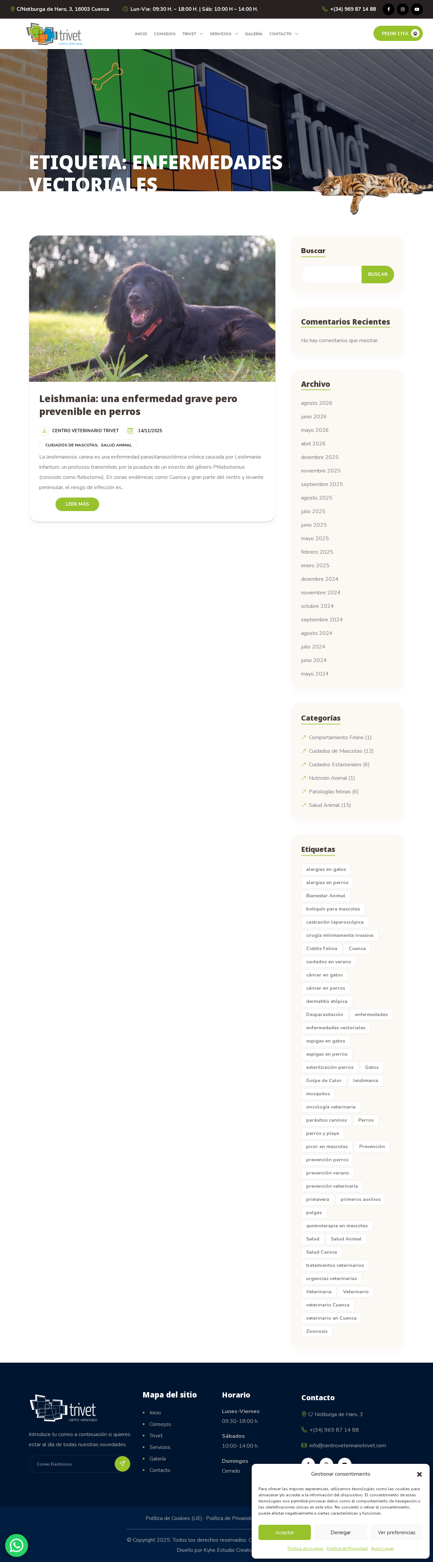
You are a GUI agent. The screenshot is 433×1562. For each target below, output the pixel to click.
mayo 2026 (315, 430)
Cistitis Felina (321, 948)
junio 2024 (314, 660)
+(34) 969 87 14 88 (353, 9)
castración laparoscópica (335, 922)
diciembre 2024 (320, 579)
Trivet (189, 34)
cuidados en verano (328, 962)
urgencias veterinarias (331, 1278)
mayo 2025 (315, 538)
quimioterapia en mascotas (337, 1226)
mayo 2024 (315, 674)
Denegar (341, 1532)
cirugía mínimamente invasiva (339, 935)
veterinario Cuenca (327, 1305)
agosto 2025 (317, 498)
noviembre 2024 (321, 592)
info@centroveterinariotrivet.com (348, 1445)
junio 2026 (314, 416)
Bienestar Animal (325, 896)
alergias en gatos (326, 869)
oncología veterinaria (331, 1107)
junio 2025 (314, 525)
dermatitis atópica (326, 1001)
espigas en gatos (325, 1041)
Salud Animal (116, 445)
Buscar (313, 250)
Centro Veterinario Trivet (85, 431)
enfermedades (371, 1014)
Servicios (220, 34)
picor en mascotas (327, 1146)
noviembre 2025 (321, 471)
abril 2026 (313, 443)
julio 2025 (313, 511)
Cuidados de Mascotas (71, 445)
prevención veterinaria (332, 1186)
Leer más (77, 504)
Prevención (372, 1146)
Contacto (280, 34)
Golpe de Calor (324, 1080)
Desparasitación (324, 1014)
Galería (254, 34)
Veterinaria (319, 1292)
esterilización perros (330, 1067)
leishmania (365, 1080)
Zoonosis (316, 1331)
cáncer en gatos (324, 975)
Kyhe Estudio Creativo (230, 1550)
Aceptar (284, 1532)
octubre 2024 (317, 606)
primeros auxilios (361, 1199)
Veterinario (356, 1292)
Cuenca (357, 948)
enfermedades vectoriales (335, 1028)
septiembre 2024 (322, 619)
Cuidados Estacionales (335, 764)
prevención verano (327, 1173)
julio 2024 (313, 647)
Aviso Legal (382, 1548)
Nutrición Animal (328, 778)
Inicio (141, 34)
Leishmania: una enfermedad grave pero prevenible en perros (138, 405)
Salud (312, 1239)
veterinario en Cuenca (331, 1318)
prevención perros (327, 1160)
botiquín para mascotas (333, 909)
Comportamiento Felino (336, 737)
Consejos (165, 34)
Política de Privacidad (347, 1548)
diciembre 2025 (320, 457)
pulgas (314, 1212)
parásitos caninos (326, 1120)
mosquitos (318, 1094)
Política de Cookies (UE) (173, 1518)
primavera (317, 1199)
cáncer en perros (325, 988)
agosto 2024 (317, 633)
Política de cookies (305, 1548)
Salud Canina (321, 1252)
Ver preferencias (396, 1532)
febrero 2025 (317, 552)
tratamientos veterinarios (335, 1265)
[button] (419, 1474)
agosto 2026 (317, 403)
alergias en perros (327, 882)
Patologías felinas (330, 791)
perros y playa (322, 1133)
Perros (365, 1120)
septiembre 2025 (322, 484)
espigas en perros (326, 1054)
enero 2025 (315, 565)
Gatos (372, 1067)
